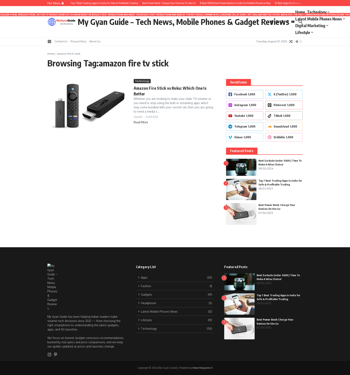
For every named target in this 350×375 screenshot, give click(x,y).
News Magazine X (202, 367)
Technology (317, 12)
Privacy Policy (78, 41)
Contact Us (60, 41)
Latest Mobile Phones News (320, 18)
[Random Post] (290, 41)
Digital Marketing (310, 25)
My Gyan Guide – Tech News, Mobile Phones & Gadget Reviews (183, 22)
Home (300, 12)
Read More (141, 122)
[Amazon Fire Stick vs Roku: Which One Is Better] (89, 105)
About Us (94, 41)
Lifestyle (302, 32)
